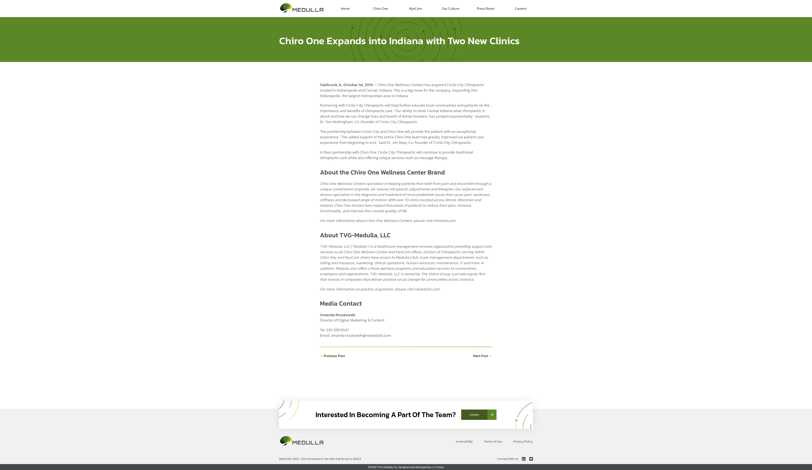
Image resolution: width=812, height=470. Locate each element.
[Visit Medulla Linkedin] (521, 459)
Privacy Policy (523, 441)
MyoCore (415, 8)
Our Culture (450, 8)
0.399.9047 (339, 330)
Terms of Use (493, 441)
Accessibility (464, 441)
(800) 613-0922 (289, 459)
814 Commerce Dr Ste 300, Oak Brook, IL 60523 (331, 459)
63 (328, 330)
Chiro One (380, 8)
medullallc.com (426, 289)
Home (345, 8)
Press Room (486, 8)
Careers (521, 8)
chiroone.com (444, 220)
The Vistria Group (435, 274)
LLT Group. (438, 467)
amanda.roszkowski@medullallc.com (361, 335)
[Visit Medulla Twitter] (529, 459)
